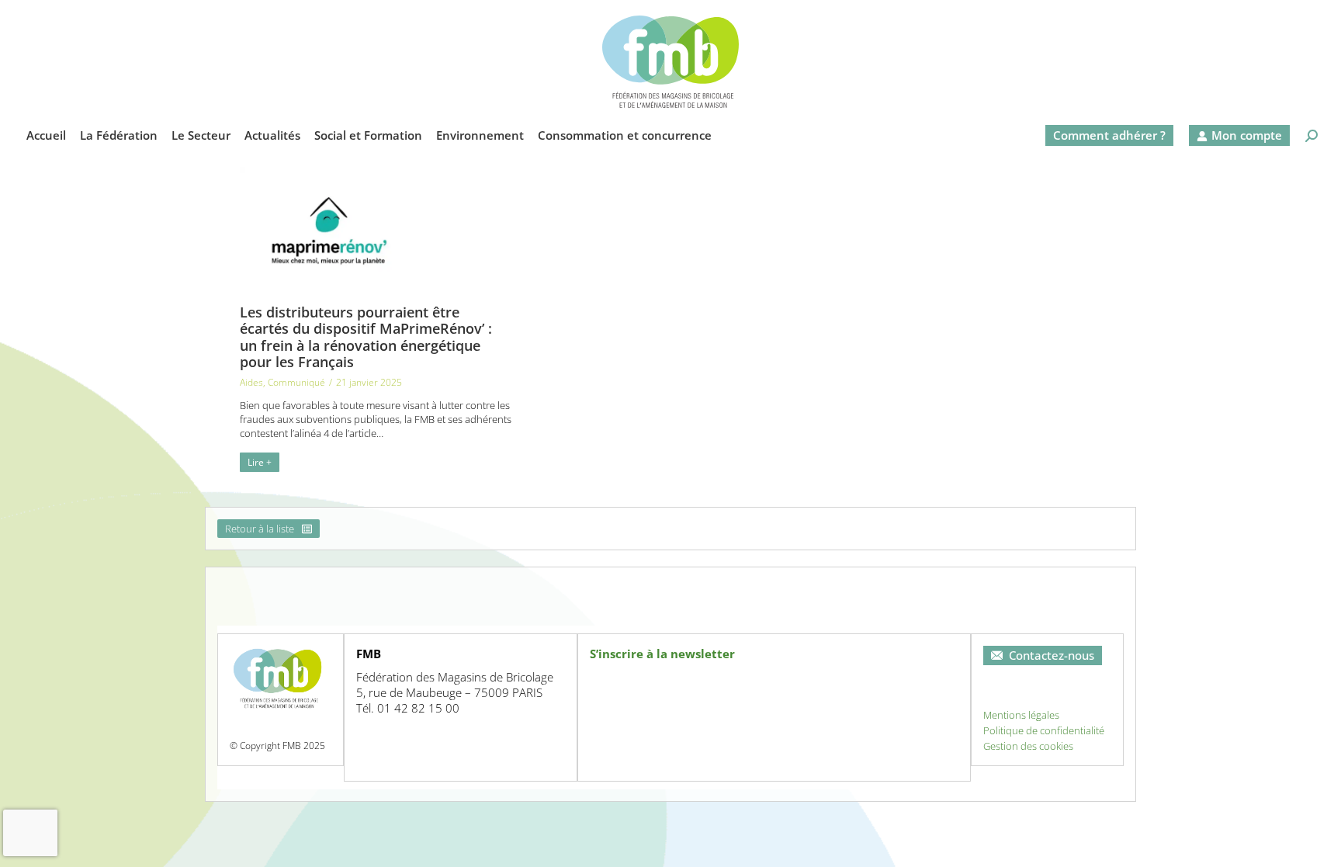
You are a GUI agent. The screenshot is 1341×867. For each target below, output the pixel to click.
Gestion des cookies (1028, 746)
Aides (251, 382)
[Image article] (328, 226)
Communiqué (296, 382)
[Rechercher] (1311, 136)
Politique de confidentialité (1043, 730)
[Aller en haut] (1317, 843)
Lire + (260, 462)
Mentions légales (1021, 715)
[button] (1072, 12)
